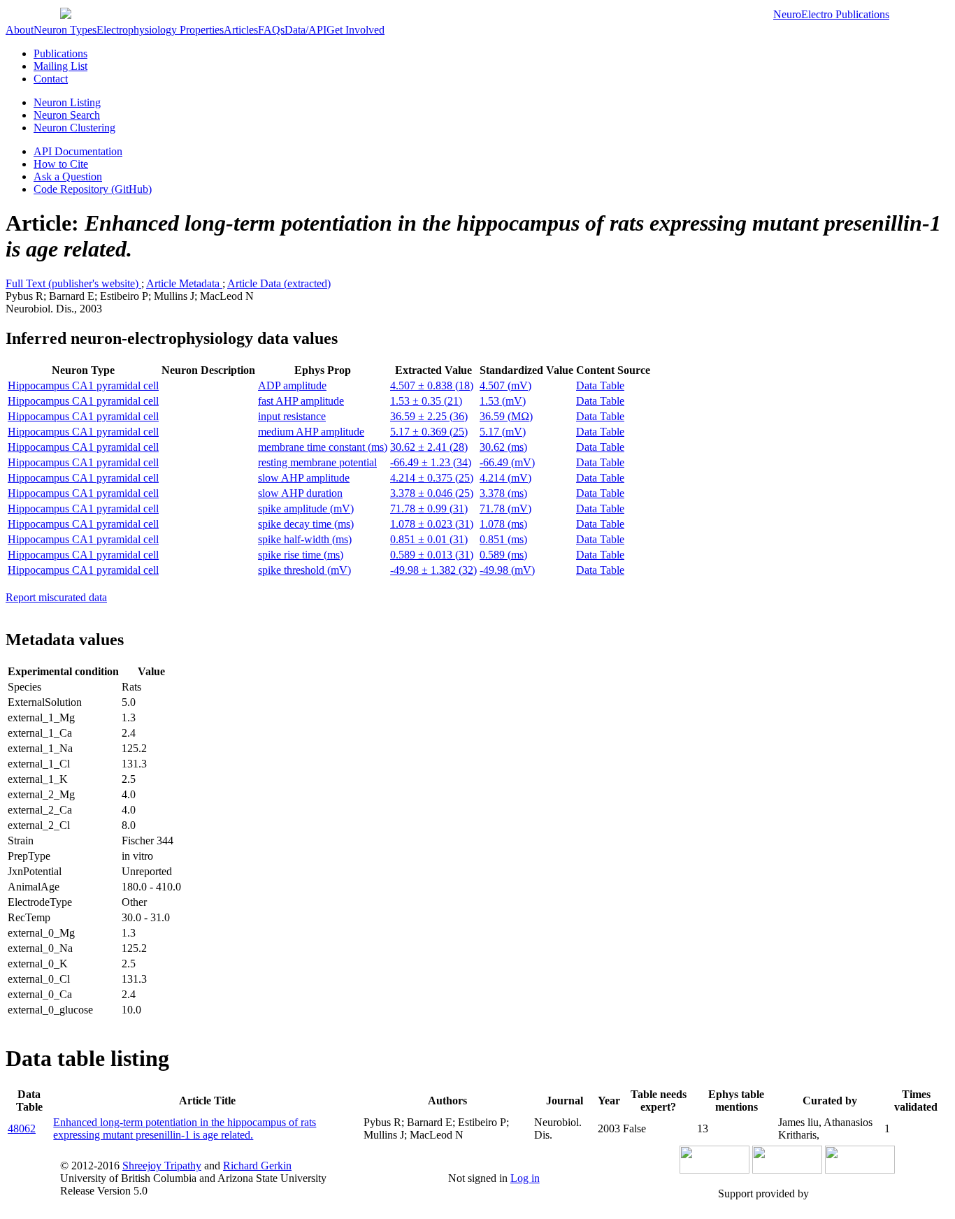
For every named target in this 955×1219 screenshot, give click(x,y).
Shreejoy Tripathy (161, 1165)
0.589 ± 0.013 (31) (431, 555)
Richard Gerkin (257, 1165)
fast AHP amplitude (301, 401)
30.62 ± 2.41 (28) (429, 447)
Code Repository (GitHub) (93, 189)
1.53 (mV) (503, 401)
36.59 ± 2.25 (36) (429, 416)
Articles (241, 30)
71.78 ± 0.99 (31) (429, 508)
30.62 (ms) (503, 447)
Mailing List (60, 66)
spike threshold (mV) (304, 570)
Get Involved (355, 30)
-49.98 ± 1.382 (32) (433, 570)
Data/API (305, 30)
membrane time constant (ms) (322, 447)
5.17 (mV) (503, 432)
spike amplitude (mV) (306, 508)
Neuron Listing (67, 102)
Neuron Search (67, 115)
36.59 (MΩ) (506, 416)
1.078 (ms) (503, 524)
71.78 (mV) (505, 508)
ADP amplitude (292, 385)
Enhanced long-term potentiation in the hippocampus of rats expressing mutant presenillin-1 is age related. (184, 1128)
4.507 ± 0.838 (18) (431, 385)
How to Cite (61, 164)
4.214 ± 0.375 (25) (431, 478)
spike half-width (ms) (305, 539)
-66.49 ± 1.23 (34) (430, 462)
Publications (60, 53)
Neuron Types (65, 30)
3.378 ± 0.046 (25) (431, 493)
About (20, 30)
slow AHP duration (300, 493)
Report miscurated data (56, 597)
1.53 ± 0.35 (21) (426, 401)
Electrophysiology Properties (160, 30)
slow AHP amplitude (304, 478)
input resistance (292, 416)
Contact (51, 79)
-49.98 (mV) (507, 570)
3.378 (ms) (503, 493)
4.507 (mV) (505, 385)
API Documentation (78, 151)
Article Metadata (184, 283)
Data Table (600, 385)
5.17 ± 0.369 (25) (429, 432)
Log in (525, 1178)
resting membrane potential (317, 462)
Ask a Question (68, 176)
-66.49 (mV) (507, 462)
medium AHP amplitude (311, 432)
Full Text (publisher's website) (73, 283)
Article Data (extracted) (279, 283)
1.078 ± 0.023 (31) (431, 524)
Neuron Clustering (74, 128)
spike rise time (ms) (300, 555)
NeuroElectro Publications (831, 14)
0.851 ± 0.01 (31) (429, 539)
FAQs (271, 30)
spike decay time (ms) (306, 524)
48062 (22, 1128)
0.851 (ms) (503, 539)
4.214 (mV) (505, 478)
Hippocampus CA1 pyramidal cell (83, 385)
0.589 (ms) (503, 555)
